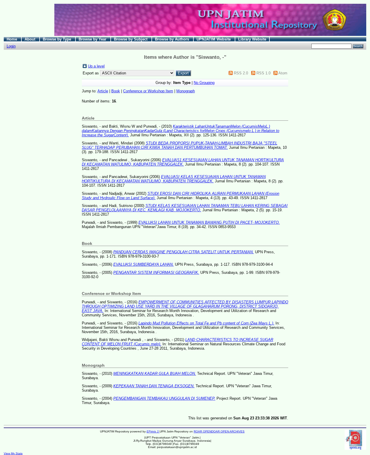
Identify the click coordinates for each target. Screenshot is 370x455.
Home (12, 39)
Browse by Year (93, 39)
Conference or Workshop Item (148, 91)
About (30, 39)
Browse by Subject (131, 39)
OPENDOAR (212, 431)
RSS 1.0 (263, 73)
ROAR (198, 431)
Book (115, 91)
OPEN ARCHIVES (233, 431)
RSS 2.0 (241, 73)
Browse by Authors (172, 39)
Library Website (252, 39)
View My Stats (13, 453)
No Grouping (204, 82)
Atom (282, 73)
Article (102, 91)
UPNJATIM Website (214, 39)
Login (11, 46)
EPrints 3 (153, 431)
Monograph (185, 91)
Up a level (96, 66)
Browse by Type (57, 39)
